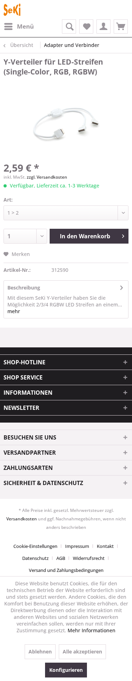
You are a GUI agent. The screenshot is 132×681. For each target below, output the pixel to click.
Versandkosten (21, 519)
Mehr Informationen (91, 630)
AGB (60, 558)
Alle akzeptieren (82, 651)
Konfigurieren (66, 670)
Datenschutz (35, 558)
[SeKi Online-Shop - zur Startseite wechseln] (12, 10)
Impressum (77, 546)
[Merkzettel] (86, 26)
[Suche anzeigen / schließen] (69, 26)
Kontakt (105, 546)
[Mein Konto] (103, 26)
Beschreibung (23, 287)
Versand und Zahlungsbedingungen (66, 570)
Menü (25, 26)
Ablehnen (40, 651)
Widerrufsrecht (89, 558)
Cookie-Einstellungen (35, 546)
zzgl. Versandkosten (47, 177)
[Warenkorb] (121, 26)
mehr (13, 311)
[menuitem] (18, 26)
